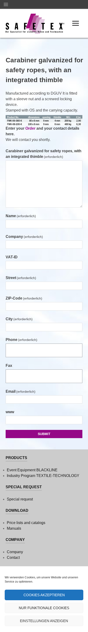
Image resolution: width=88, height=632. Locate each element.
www (10, 412)
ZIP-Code (24, 298)
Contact (13, 558)
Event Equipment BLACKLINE (32, 470)
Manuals (14, 528)
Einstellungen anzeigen (44, 621)
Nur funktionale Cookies (44, 608)
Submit (44, 434)
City (19, 319)
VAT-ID (12, 257)
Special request (20, 499)
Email (20, 391)
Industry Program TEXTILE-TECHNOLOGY (43, 476)
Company (24, 237)
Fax (9, 366)
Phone (21, 340)
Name (21, 216)
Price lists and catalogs (26, 523)
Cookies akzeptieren (44, 595)
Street (21, 278)
